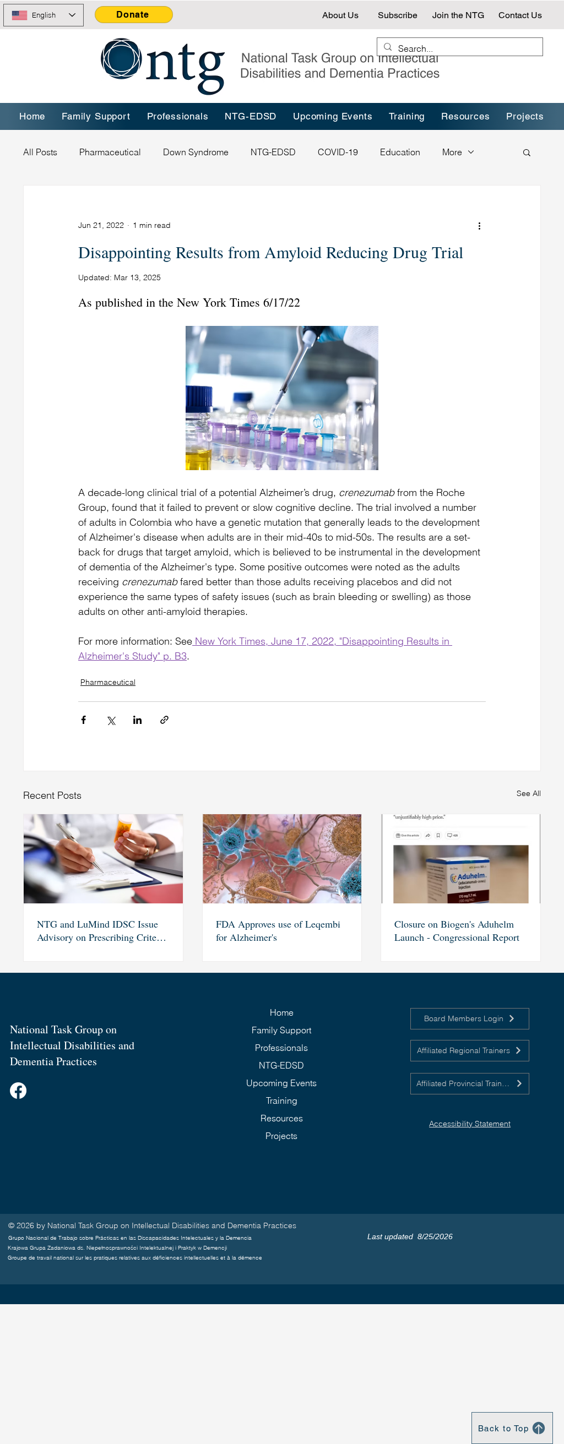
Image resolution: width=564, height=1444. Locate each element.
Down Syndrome (196, 151)
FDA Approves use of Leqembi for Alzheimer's (278, 930)
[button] (407, 116)
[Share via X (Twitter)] (110, 720)
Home (282, 1012)
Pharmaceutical (110, 151)
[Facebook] (18, 1090)
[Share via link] (164, 720)
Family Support (281, 1030)
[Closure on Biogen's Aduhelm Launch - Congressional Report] (460, 858)
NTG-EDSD (273, 151)
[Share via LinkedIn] (137, 720)
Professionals (281, 1047)
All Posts (40, 151)
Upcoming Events (281, 1082)
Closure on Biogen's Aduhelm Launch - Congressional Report (456, 930)
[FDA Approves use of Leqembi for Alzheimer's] (282, 858)
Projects (281, 1135)
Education (400, 151)
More (452, 151)
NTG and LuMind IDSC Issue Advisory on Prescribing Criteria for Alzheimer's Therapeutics (102, 930)
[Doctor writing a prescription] (103, 858)
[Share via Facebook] (83, 720)
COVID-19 (338, 151)
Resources (282, 1118)
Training (281, 1100)
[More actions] (479, 225)
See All (529, 793)
